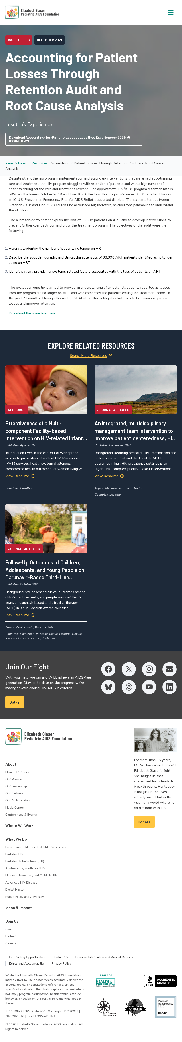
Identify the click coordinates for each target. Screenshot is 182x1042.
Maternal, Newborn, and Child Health (31, 875)
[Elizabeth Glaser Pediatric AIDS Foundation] (38, 736)
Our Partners (14, 793)
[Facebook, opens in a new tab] (108, 669)
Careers (10, 943)
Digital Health (14, 890)
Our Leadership (16, 786)
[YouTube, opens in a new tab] (149, 687)
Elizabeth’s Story (17, 772)
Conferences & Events (21, 815)
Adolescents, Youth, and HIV (25, 868)
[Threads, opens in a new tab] (129, 687)
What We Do (16, 839)
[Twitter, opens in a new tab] (129, 669)
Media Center (14, 807)
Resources (39, 163)
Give (8, 929)
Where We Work (19, 825)
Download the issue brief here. (32, 313)
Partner (10, 936)
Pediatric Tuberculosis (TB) (24, 861)
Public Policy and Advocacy (24, 897)
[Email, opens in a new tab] (169, 669)
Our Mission (13, 779)
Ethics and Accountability (26, 963)
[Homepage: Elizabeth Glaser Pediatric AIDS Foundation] (20, 12)
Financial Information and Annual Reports (104, 957)
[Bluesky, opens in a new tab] (108, 687)
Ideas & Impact (17, 163)
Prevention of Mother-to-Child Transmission (36, 847)
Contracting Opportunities (27, 957)
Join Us (11, 921)
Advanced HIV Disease (21, 882)
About (10, 764)
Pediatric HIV (14, 854)
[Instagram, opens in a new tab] (149, 669)
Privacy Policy (61, 963)
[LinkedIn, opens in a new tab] (169, 687)
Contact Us (60, 957)
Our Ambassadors (17, 800)
